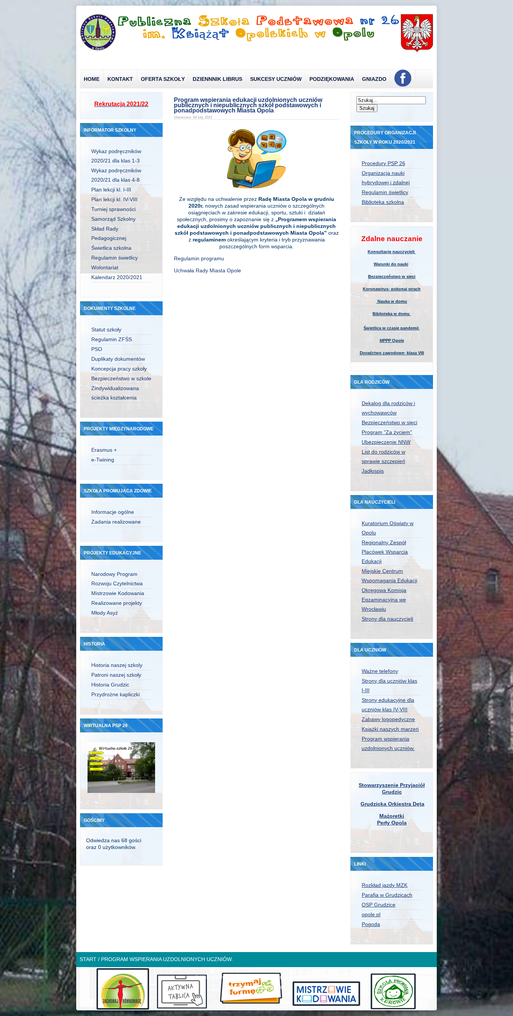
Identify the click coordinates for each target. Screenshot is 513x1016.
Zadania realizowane (116, 522)
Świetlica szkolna (111, 248)
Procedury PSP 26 (383, 163)
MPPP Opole (392, 340)
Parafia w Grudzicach (387, 895)
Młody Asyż (104, 613)
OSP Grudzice (378, 905)
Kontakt (120, 79)
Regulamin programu (199, 258)
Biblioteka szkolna (383, 202)
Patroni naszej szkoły (116, 675)
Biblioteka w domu (392, 313)
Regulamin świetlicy (114, 258)
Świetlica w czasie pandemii (392, 328)
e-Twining (102, 460)
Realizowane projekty (116, 603)
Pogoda (371, 924)
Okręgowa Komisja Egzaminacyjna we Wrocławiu (384, 599)
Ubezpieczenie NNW (386, 442)
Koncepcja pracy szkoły (119, 369)
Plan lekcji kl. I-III (111, 190)
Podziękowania (331, 79)
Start (88, 959)
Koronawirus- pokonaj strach (392, 289)
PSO (96, 349)
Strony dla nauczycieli (387, 619)
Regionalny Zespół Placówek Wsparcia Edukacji (385, 551)
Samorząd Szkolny (113, 219)
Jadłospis (373, 471)
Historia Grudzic (110, 685)
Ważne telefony (380, 671)
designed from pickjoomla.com (256, 986)
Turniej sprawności (113, 209)
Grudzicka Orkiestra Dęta (392, 804)
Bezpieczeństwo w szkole (121, 378)
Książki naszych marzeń (390, 729)
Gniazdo (374, 79)
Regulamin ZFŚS (111, 339)
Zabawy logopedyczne (388, 719)
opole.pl (371, 914)
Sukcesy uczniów (276, 79)
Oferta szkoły (163, 79)
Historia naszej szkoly (116, 665)
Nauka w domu (391, 301)
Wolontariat (104, 267)
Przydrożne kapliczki (115, 694)
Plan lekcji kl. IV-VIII (114, 199)
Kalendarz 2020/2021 (116, 277)
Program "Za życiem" (387, 432)
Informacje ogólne (112, 512)
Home (92, 79)
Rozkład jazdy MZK (384, 885)
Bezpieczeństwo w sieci (391, 276)
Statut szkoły (106, 330)
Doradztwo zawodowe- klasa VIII (392, 353)
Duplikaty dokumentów (118, 359)
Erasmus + (104, 450)
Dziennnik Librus (217, 79)
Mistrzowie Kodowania (117, 593)
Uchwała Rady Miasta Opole (208, 270)
